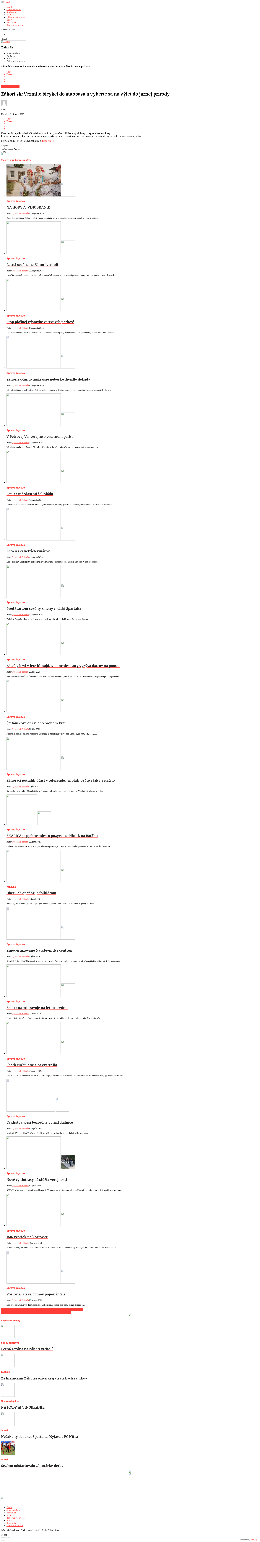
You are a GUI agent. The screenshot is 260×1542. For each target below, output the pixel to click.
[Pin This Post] (132, 79)
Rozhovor (11, 12)
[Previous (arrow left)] (2, 1540)
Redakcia (11, 22)
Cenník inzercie (14, 25)
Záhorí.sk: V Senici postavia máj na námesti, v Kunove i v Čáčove (36, 1312)
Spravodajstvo (13, 9)
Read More (48, 141)
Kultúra (10, 14)
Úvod (9, 7)
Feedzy (254, 1539)
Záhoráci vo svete (15, 17)
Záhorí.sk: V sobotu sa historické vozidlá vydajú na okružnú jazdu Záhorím (42, 1309)
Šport (9, 20)
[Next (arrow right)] (4, 1540)
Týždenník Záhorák (20, 213)
